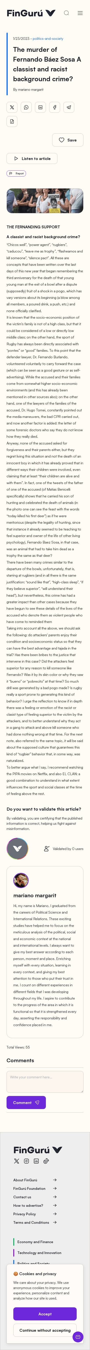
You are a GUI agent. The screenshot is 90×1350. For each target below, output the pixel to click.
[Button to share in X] (12, 107)
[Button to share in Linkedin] (40, 107)
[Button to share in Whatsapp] (26, 107)
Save (72, 140)
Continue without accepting (45, 1330)
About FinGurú (25, 1180)
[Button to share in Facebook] (54, 107)
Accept (45, 1313)
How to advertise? (28, 1205)
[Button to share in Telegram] (68, 107)
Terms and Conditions (31, 1222)
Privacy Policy (24, 1214)
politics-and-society (48, 38)
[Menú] (80, 13)
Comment (22, 1102)
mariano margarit (30, 89)
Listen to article (36, 158)
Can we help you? (78, 1336)
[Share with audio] (12, 121)
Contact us (22, 1197)
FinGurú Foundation (29, 1188)
